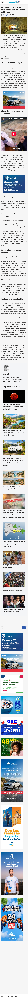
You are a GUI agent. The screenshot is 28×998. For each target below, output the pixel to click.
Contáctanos (5, 996)
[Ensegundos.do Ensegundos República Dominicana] (14, 2)
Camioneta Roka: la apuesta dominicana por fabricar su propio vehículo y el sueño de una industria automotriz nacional (13, 460)
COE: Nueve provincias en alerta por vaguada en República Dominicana (14, 544)
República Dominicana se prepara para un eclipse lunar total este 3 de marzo (13, 407)
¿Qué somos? (15, 996)
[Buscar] (24, 628)
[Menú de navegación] (2, 2)
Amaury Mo (6, 15)
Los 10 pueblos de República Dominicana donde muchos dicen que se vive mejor (14, 433)
